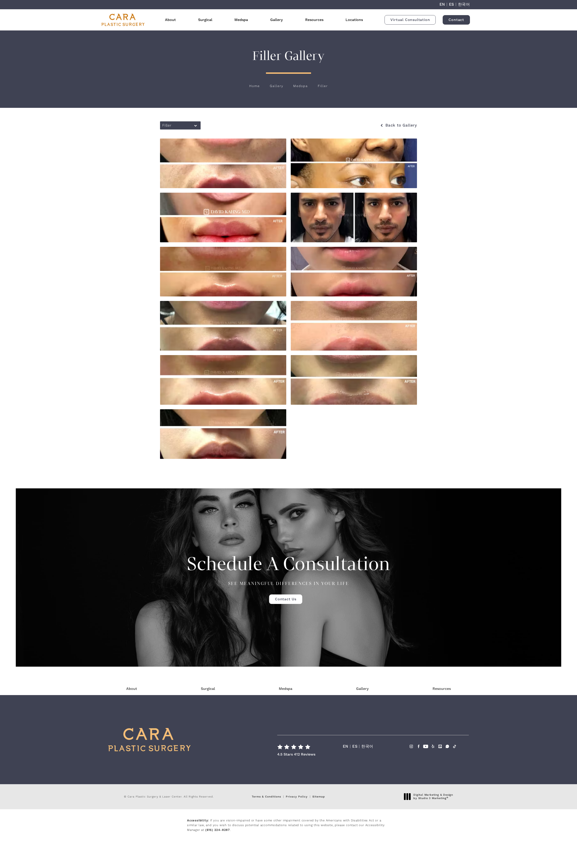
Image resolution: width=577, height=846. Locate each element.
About (170, 20)
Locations (354, 20)
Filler (323, 86)
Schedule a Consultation (288, 569)
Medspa (241, 20)
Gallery (276, 20)
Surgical (205, 20)
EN (442, 4)
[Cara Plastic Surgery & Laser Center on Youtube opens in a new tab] (426, 748)
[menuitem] (411, 751)
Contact (456, 20)
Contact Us (285, 599)
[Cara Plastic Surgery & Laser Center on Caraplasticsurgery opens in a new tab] (447, 748)
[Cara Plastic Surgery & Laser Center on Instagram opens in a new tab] (411, 748)
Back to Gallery (400, 125)
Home (254, 86)
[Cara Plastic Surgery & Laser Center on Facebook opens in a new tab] (418, 748)
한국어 (464, 4)
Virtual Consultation (410, 20)
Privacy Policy (297, 796)
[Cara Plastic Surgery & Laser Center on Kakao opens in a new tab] (440, 748)
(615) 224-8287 (217, 830)
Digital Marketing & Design (433, 796)
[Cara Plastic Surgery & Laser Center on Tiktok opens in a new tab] (454, 748)
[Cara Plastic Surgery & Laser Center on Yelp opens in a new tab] (433, 748)
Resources (314, 20)
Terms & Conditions (266, 796)
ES (451, 4)
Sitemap (318, 796)
